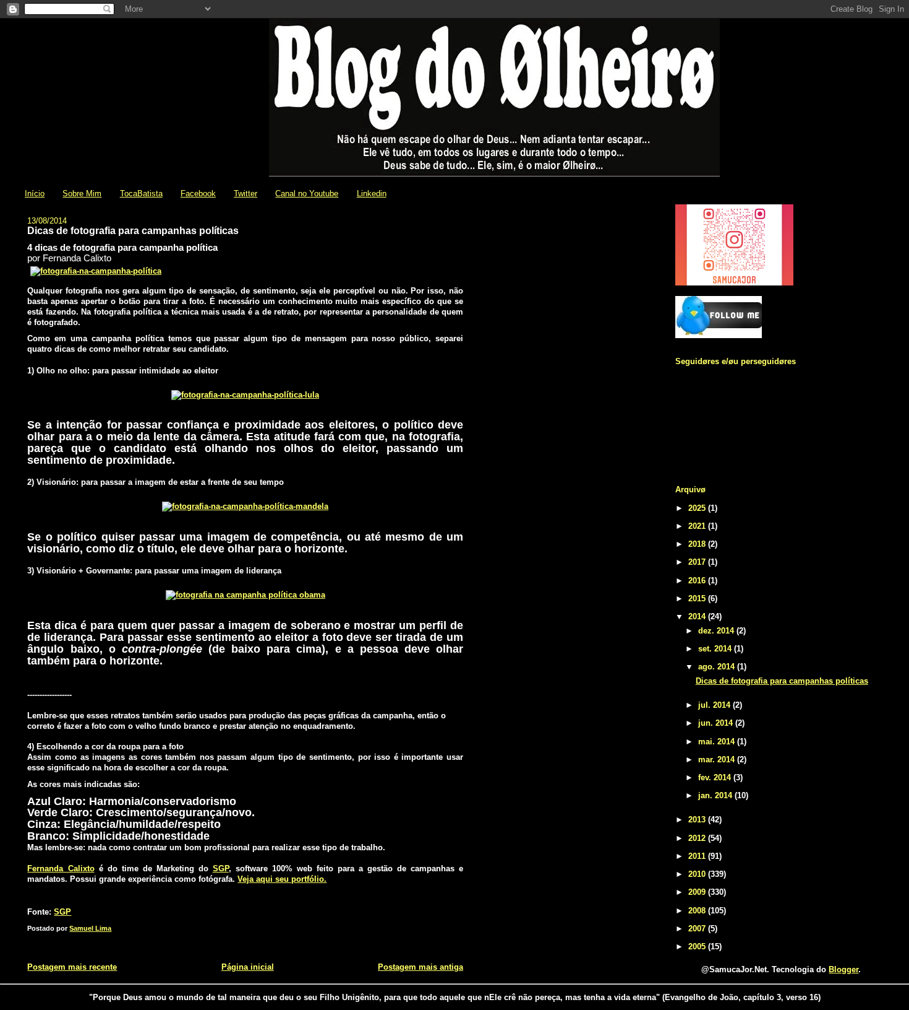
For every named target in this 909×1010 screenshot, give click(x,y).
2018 (698, 544)
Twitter (245, 193)
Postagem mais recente (72, 967)
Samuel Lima (90, 928)
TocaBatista (141, 193)
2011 (698, 856)
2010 (698, 874)
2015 (698, 598)
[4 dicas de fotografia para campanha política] (95, 271)
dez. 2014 (717, 630)
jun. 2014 (716, 723)
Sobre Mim (81, 193)
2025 (698, 508)
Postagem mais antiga (420, 967)
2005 (698, 946)
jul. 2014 (715, 705)
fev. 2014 (715, 777)
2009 (698, 892)
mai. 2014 (717, 741)
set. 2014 (716, 648)
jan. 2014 (716, 795)
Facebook (198, 193)
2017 (698, 562)
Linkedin (371, 193)
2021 (698, 526)
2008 (698, 910)
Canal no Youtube (306, 193)
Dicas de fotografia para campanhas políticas (782, 681)
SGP (221, 868)
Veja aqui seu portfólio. (281, 879)
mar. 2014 (717, 759)
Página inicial (247, 967)
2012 (698, 838)
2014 (698, 616)
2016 (698, 580)
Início (35, 193)
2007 (698, 928)
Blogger (843, 969)
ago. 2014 (717, 666)
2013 (698, 819)
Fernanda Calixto (60, 868)
